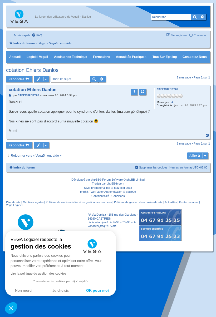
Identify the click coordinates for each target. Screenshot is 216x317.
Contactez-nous (195, 57)
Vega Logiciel (14, 205)
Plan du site (13, 202)
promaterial (98, 187)
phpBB (95, 179)
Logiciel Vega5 (37, 57)
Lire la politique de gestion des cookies (38, 273)
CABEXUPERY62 (167, 89)
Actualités (171, 202)
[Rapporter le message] (134, 92)
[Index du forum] (22, 16)
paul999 (131, 191)
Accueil (15, 57)
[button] (11, 308)
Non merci (23, 290)
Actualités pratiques (131, 57)
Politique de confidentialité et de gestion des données (79, 202)
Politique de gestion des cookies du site (138, 202)
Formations (101, 57)
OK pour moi (97, 290)
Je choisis (60, 290)
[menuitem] (37, 35)
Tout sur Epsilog (165, 57)
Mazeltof (119, 187)
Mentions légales (33, 202)
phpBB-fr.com (115, 183)
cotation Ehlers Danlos (32, 70)
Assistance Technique (70, 57)
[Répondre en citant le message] (142, 92)
